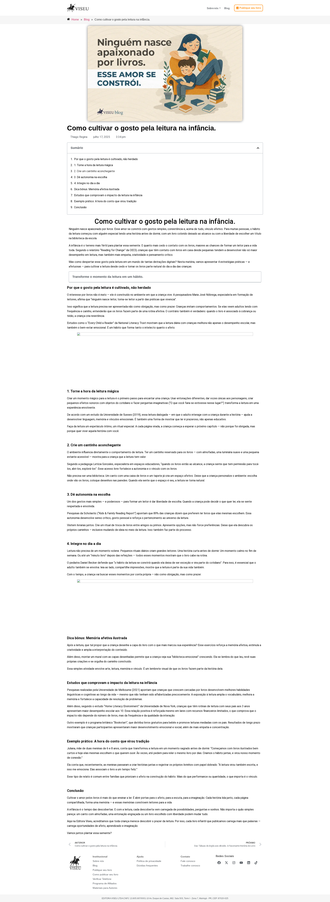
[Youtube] (241, 862)
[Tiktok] (256, 862)
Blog (226, 8)
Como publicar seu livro (105, 874)
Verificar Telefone (102, 879)
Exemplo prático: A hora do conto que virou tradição (105, 201)
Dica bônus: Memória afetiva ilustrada (96, 189)
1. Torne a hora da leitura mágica (93, 165)
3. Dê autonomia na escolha (90, 177)
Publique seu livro (102, 870)
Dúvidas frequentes (147, 865)
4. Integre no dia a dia (87, 183)
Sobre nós (212, 8)
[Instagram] (233, 862)
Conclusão (80, 207)
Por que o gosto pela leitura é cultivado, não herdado (106, 159)
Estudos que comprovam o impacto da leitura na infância (108, 195)
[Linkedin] (248, 862)
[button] (258, 148)
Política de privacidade (149, 861)
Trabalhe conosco (190, 865)
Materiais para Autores (105, 888)
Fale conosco (188, 861)
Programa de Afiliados (105, 883)
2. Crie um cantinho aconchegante (94, 171)
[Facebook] (219, 862)
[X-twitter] (226, 862)
